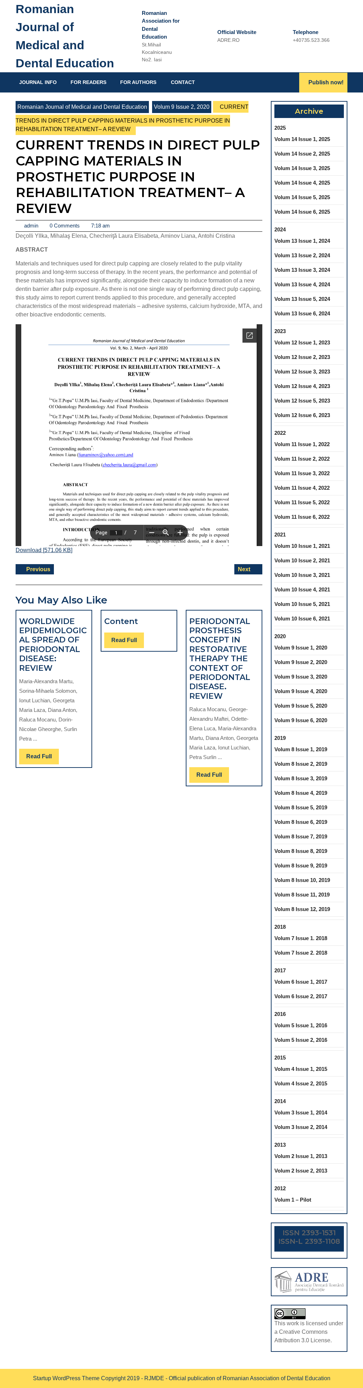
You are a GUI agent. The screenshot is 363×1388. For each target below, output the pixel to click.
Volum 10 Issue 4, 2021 (302, 589)
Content (121, 621)
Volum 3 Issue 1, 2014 (300, 1112)
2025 (280, 128)
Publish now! (326, 82)
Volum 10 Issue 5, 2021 (302, 604)
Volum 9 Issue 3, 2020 (300, 677)
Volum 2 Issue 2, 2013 (300, 1171)
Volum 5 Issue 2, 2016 (300, 1040)
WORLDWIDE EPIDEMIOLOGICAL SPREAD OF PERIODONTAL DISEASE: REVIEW (53, 645)
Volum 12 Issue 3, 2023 (302, 372)
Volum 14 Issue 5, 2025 (302, 197)
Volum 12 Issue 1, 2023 (302, 342)
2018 (280, 927)
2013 (280, 1145)
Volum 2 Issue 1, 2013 (300, 1156)
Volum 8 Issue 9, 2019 (300, 865)
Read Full (42, 758)
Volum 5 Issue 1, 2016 (300, 1025)
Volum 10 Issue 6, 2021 (302, 619)
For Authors (138, 82)
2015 (280, 1058)
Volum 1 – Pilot (292, 1200)
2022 (280, 433)
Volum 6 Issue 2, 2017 (300, 996)
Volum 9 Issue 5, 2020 (300, 706)
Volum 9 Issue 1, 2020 (300, 648)
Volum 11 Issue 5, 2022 (302, 502)
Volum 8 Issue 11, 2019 (302, 895)
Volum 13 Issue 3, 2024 (302, 270)
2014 (280, 1101)
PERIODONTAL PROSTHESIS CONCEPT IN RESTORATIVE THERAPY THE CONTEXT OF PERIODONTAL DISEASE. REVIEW (219, 659)
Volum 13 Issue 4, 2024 (302, 284)
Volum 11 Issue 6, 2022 (302, 517)
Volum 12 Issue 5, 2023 (302, 401)
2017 (280, 970)
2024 (280, 229)
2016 (280, 1014)
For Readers (88, 82)
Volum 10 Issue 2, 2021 (302, 560)
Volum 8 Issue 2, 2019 (300, 764)
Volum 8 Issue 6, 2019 (300, 822)
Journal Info (38, 82)
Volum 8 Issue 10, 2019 (302, 880)
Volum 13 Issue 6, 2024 (302, 313)
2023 (280, 331)
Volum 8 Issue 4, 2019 (300, 793)
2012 (280, 1188)
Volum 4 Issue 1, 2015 (300, 1069)
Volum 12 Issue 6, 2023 (302, 415)
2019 (280, 738)
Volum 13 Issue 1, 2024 (302, 241)
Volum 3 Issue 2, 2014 (300, 1127)
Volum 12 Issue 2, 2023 (302, 357)
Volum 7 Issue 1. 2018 (300, 938)
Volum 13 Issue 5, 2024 (302, 299)
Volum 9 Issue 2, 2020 (182, 107)
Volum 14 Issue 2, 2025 (302, 154)
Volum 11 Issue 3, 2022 (302, 473)
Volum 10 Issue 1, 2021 (302, 546)
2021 (280, 535)
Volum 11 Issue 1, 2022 (302, 444)
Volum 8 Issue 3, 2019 (300, 778)
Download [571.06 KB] (44, 550)
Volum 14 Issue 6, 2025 (302, 212)
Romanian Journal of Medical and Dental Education (82, 107)
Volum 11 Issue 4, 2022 (302, 488)
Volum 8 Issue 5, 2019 (300, 807)
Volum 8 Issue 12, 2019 (302, 909)
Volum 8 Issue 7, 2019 (300, 836)
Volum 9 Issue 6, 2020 (300, 720)
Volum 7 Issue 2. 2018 (300, 953)
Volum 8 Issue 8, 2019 (300, 851)
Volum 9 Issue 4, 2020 (300, 691)
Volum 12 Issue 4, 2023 (302, 386)
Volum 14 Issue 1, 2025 (302, 139)
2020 (280, 636)
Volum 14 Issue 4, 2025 (302, 183)
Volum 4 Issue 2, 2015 (300, 1083)
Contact (183, 82)
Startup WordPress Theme (66, 1378)
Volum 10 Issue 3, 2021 (302, 575)
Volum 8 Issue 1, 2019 (300, 749)
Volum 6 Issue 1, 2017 (300, 982)
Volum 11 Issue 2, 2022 (302, 459)
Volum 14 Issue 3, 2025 (302, 168)
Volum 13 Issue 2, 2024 (302, 255)
